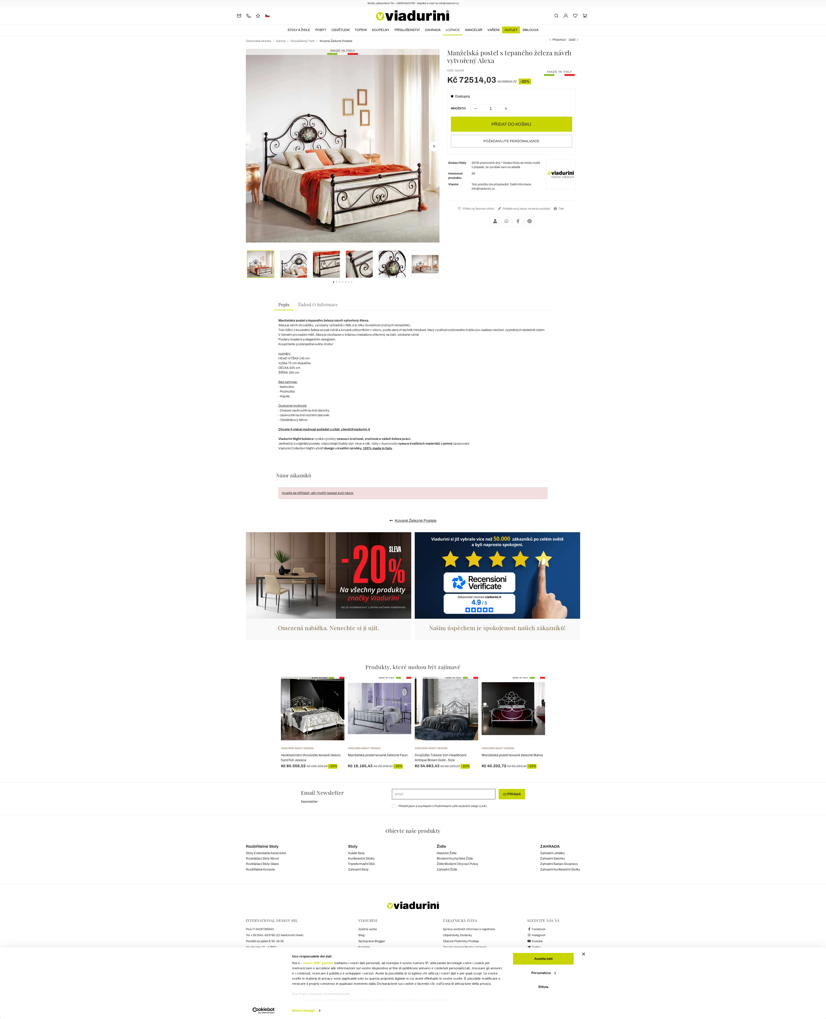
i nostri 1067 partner (317, 963)
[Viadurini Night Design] (561, 174)
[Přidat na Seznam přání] (333, 698)
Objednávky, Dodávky (457, 935)
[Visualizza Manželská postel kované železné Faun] (400, 687)
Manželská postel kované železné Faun (378, 755)
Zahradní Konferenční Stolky (560, 869)
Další (572, 39)
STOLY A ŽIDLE (299, 30)
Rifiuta (543, 987)
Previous (251, 146)
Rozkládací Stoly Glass (262, 864)
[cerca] (556, 15)
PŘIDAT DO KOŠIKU (511, 124)
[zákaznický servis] (248, 15)
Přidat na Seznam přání (478, 208)
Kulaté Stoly (356, 853)
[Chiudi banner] (583, 954)
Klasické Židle (446, 853)
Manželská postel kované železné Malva (512, 755)
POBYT (320, 30)
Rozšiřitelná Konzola (260, 869)
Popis (283, 304)
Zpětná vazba (367, 929)
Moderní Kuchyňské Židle (455, 858)
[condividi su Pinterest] (529, 221)
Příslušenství (407, 30)
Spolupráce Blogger (371, 941)
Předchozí (559, 39)
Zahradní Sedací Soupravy (559, 864)
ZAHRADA (433, 30)
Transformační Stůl (361, 864)
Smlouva (530, 30)
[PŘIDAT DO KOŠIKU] (333, 687)
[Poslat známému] (495, 221)
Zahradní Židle (447, 869)
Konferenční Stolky (361, 858)
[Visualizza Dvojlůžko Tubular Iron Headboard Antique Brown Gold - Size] (467, 687)
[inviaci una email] (239, 15)
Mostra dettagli (303, 1010)
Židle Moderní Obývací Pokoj (457, 864)
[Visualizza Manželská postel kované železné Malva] (534, 687)
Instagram (538, 935)
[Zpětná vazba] (258, 15)
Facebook (538, 929)
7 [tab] (355, 285)
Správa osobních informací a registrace (469, 929)
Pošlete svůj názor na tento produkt (526, 208)
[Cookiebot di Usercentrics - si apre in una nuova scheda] (263, 1010)
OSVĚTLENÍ (340, 30)
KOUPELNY (380, 30)
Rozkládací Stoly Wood (262, 858)
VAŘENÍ (493, 30)
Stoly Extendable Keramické (266, 853)
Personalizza (541, 973)
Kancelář (473, 30)
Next (434, 146)
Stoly (353, 846)
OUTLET (511, 30)
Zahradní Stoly (358, 869)
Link (483, 806)
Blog (361, 935)
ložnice (453, 30)
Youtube (537, 941)
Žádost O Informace (318, 304)
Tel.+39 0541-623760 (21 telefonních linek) (275, 935)
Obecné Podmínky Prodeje (461, 941)
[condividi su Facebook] (518, 221)
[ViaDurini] (413, 15)
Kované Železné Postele (415, 520)
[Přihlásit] (566, 15)
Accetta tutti (543, 958)
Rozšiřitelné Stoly (262, 846)
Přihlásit (514, 794)
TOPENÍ (361, 30)
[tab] (284, 304)
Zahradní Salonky (552, 858)
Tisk (561, 208)
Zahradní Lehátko (552, 853)
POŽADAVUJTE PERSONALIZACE (511, 141)
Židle (441, 846)
